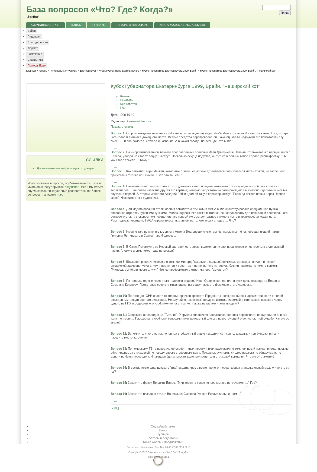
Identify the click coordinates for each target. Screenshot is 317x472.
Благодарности (38, 42)
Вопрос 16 (118, 394)
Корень (43, 70)
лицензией (72, 187)
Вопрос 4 (117, 186)
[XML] (115, 408)
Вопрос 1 (117, 133)
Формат (33, 48)
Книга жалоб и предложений (182, 24)
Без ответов (128, 104)
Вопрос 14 (118, 367)
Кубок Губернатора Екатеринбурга (119, 70)
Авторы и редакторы (132, 24)
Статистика (35, 59)
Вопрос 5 (117, 209)
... (115, 147)
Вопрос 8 (117, 261)
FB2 (123, 108)
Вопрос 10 (118, 296)
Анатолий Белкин (138, 121)
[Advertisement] (67, 117)
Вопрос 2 (117, 152)
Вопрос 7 (117, 246)
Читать (125, 96)
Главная (31, 70)
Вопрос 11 (118, 315)
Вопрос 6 (117, 231)
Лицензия (34, 36)
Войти (32, 30)
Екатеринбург (88, 70)
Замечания (35, 54)
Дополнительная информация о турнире (65, 168)
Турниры (98, 24)
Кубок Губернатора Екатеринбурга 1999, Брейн (169, 70)
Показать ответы (122, 126)
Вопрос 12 (118, 333)
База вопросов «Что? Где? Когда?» (99, 9)
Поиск (76, 24)
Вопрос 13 (118, 348)
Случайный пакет (45, 24)
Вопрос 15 (118, 382)
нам (59, 194)
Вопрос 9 (117, 280)
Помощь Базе (37, 65)
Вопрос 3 (117, 171)
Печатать (126, 100)
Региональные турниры (63, 70)
